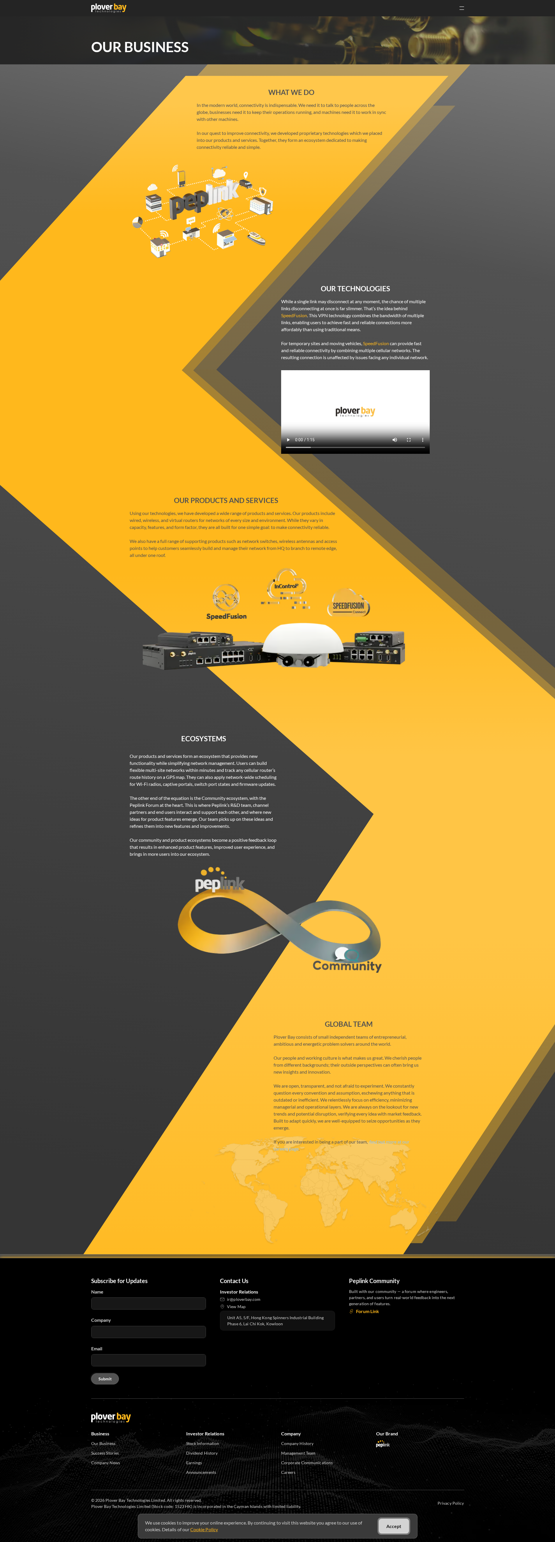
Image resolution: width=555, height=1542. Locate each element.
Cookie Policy (204, 1529)
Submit (105, 1378)
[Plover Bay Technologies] (108, 8)
